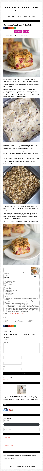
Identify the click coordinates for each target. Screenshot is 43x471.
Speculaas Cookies (30, 319)
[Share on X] (7, 28)
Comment (6, 342)
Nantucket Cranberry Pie (7, 319)
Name (5, 355)
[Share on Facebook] (4, 28)
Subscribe (22, 424)
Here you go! (33, 400)
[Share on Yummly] (11, 28)
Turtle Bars (5, 442)
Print (34, 276)
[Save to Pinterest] (9, 28)
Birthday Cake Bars (7, 437)
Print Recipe (26, 31)
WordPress (33, 466)
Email (5, 361)
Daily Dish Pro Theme (16, 466)
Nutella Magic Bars (7, 447)
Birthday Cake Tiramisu (8, 445)
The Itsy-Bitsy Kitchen (21, 7)
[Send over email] (15, 28)
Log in (37, 466)
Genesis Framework (26, 466)
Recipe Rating (6, 337)
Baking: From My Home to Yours (17, 313)
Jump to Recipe (17, 31)
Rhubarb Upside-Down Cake (20, 319)
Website (5, 366)
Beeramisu (5, 440)
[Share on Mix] (13, 28)
